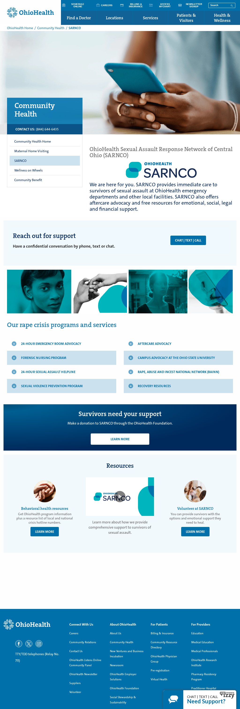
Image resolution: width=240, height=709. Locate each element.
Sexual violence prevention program (52, 386)
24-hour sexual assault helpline (48, 372)
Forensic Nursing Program (43, 358)
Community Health (50, 28)
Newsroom (117, 665)
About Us (115, 633)
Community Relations (82, 642)
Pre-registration (160, 670)
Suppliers (75, 683)
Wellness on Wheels (28, 170)
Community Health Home (32, 141)
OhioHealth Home (20, 28)
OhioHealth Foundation (124, 688)
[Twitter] (28, 643)
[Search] (231, 5)
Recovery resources (154, 386)
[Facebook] (18, 643)
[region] (44, 129)
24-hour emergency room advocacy (51, 344)
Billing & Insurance (162, 633)
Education (197, 633)
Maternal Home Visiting (31, 151)
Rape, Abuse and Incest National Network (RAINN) (178, 372)
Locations (114, 17)
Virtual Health (159, 679)
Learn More (120, 439)
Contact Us (75, 651)
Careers (73, 633)
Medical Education (202, 642)
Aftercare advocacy (154, 344)
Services (150, 17)
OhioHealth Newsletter (83, 674)
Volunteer (75, 692)
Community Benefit (28, 180)
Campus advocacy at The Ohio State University (176, 358)
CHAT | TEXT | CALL (188, 240)
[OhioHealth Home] (33, 624)
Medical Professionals (204, 651)
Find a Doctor (79, 17)
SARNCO (20, 161)
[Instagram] (38, 643)
